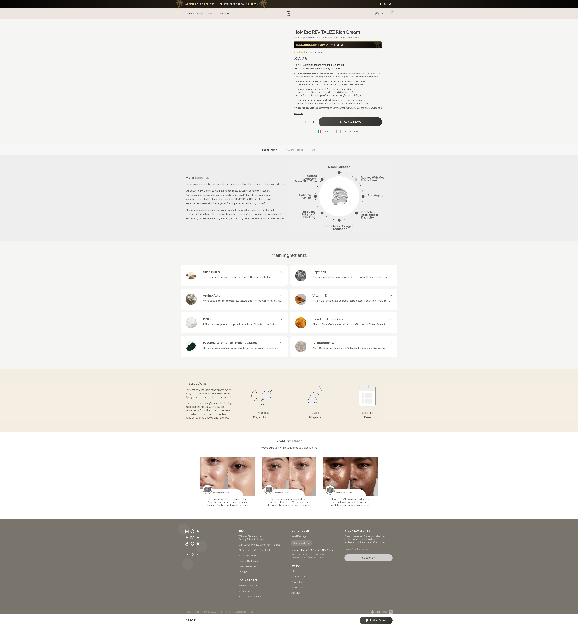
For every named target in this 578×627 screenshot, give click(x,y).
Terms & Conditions (301, 576)
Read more (298, 113)
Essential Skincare (247, 555)
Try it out (242, 571)
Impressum (297, 587)
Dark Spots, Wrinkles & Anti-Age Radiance (259, 544)
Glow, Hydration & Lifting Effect (254, 550)
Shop (241, 531)
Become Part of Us (248, 585)
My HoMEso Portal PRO (250, 596)
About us (295, 593)
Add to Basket (352, 121)
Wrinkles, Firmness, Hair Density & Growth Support (251, 538)
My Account (244, 591)
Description (270, 150)
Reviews (294, 150)
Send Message (298, 536)
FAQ (313, 150)
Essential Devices (247, 566)
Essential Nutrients (248, 561)
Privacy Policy (298, 582)
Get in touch (300, 531)
